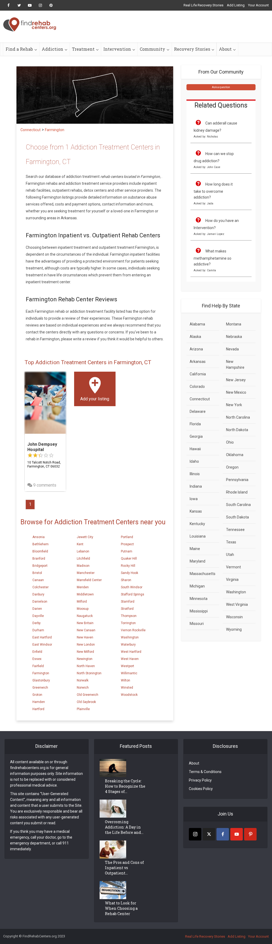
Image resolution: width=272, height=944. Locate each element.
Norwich (83, 687)
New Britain (85, 623)
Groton (37, 695)
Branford (38, 558)
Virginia (232, 579)
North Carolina (238, 417)
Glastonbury (41, 680)
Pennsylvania (237, 480)
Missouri (197, 623)
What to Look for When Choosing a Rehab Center (121, 908)
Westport (127, 666)
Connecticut (200, 399)
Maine (195, 549)
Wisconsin (234, 617)
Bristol (37, 573)
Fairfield (38, 666)
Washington (130, 637)
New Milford (85, 652)
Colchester (40, 587)
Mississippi (199, 611)
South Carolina (238, 505)
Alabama (197, 324)
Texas (231, 542)
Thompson (129, 616)
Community (152, 49)
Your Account (258, 5)
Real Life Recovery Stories (203, 5)
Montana (233, 324)
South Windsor (131, 587)
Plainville (83, 709)
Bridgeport (40, 566)
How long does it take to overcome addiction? (213, 190)
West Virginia (237, 604)
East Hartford (42, 637)
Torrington (128, 623)
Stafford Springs (132, 594)
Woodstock (129, 695)
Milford (82, 601)
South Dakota (237, 517)
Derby (36, 623)
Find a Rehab (19, 49)
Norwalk (82, 680)
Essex (36, 659)
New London (86, 644)
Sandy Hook (129, 573)
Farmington (40, 673)
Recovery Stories (192, 49)
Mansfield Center (89, 580)
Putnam (126, 551)
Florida (195, 424)
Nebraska (234, 336)
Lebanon (83, 551)
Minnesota (198, 599)
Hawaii (195, 449)
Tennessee (235, 529)
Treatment (83, 49)
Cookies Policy (201, 789)
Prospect (127, 544)
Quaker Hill (129, 558)
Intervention (117, 49)
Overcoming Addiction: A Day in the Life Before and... (124, 827)
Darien (37, 609)
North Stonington (89, 673)
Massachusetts (202, 574)
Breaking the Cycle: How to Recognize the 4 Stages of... (125, 786)
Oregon (232, 467)
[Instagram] (195, 834)
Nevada (232, 349)
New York (234, 405)
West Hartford (131, 652)
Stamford (127, 601)
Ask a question (221, 87)
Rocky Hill (128, 566)
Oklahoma (234, 455)
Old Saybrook (86, 702)
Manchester (86, 573)
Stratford (127, 609)
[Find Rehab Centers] (29, 25)
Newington (84, 659)
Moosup (82, 609)
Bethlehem (40, 544)
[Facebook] (222, 834)
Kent (80, 544)
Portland (127, 537)
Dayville (38, 616)
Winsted (127, 687)
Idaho (194, 461)
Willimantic (129, 673)
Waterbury (128, 644)
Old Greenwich (87, 695)
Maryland (197, 561)
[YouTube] (236, 834)
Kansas (196, 511)
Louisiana (198, 536)
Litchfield (83, 558)
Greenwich (40, 687)
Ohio (230, 442)
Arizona (196, 349)
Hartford (38, 709)
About (225, 49)
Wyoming (234, 629)
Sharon (126, 580)
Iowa (194, 499)
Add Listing (236, 5)
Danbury (38, 594)
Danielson (39, 601)
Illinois (195, 474)
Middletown (85, 594)
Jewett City (85, 537)
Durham (38, 630)
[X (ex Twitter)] (209, 834)
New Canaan (86, 630)
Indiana (196, 486)
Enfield (37, 652)
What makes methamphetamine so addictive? (212, 257)
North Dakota (237, 430)
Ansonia (38, 537)
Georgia (196, 436)
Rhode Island (237, 492)
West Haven (130, 659)
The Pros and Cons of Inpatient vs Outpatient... (124, 868)
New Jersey (236, 380)
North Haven (86, 666)
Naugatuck (85, 616)
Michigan (197, 586)
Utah (230, 554)
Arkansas (198, 361)
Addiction (52, 49)
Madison (83, 566)
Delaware (198, 411)
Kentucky (197, 524)
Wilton (125, 680)
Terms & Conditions (205, 772)
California (198, 374)
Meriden (83, 587)
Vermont (233, 567)
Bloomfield (40, 551)
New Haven (85, 637)
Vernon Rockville (133, 630)
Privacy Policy (200, 780)
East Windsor (42, 644)
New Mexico (236, 392)
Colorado (197, 386)
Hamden (38, 702)
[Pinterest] (250, 834)
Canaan (38, 580)
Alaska (195, 336)
